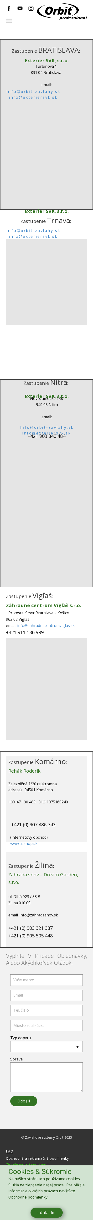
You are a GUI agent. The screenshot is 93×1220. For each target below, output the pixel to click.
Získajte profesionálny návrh (28, 1164)
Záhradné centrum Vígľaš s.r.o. (43, 605)
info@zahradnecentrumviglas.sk (46, 625)
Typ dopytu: (20, 1037)
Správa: (16, 1059)
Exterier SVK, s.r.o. (47, 60)
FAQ (9, 1151)
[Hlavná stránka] (62, 11)
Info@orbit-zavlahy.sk (33, 91)
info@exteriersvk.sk (33, 97)
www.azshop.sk (23, 843)
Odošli (23, 1101)
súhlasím (47, 1212)
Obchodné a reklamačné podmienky (37, 1158)
